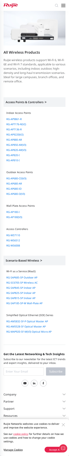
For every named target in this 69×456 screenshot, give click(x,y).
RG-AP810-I (13, 160)
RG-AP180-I (13, 212)
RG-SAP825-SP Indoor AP (20, 293)
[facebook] (43, 383)
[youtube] (25, 383)
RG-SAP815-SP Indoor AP (20, 298)
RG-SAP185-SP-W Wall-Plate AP (24, 303)
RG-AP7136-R (14, 129)
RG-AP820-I (13, 155)
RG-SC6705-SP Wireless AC (22, 282)
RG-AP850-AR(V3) (16, 144)
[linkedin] (34, 383)
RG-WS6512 (13, 240)
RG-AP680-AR (14, 183)
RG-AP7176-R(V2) (16, 124)
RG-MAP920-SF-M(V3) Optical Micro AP (28, 331)
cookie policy (20, 434)
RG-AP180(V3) (14, 217)
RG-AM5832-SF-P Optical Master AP (27, 321)
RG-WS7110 (13, 235)
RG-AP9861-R (14, 119)
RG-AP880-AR (14, 139)
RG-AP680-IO (14, 188)
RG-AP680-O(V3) (15, 194)
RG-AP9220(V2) (15, 134)
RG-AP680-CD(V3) (16, 178)
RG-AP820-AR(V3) (16, 150)
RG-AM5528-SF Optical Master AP (26, 326)
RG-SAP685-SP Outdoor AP (21, 277)
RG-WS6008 (13, 245)
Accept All (55, 449)
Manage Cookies (13, 449)
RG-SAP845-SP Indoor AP (20, 287)
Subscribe (55, 371)
